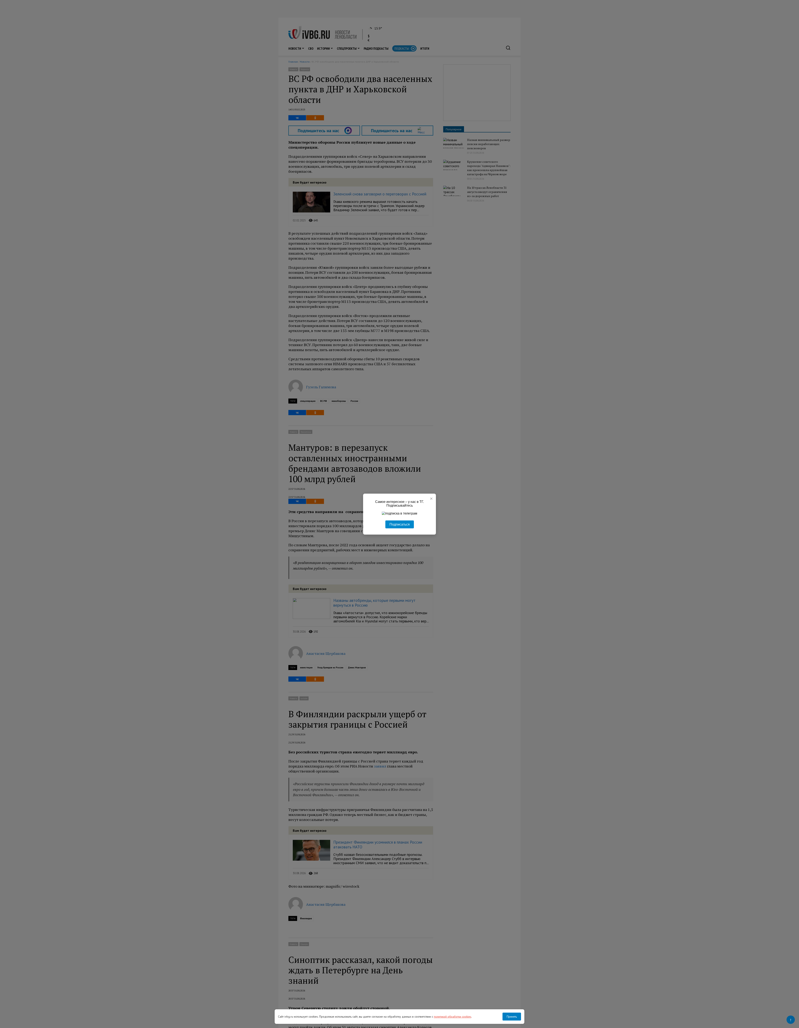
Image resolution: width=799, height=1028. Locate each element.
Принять (512, 1016)
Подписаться (400, 524)
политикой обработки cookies (452, 1016)
